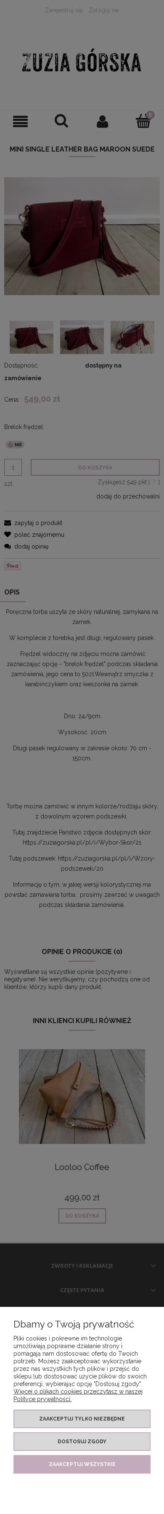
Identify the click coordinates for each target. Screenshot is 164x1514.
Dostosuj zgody (82, 1442)
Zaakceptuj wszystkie (82, 1464)
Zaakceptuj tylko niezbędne (82, 1419)
